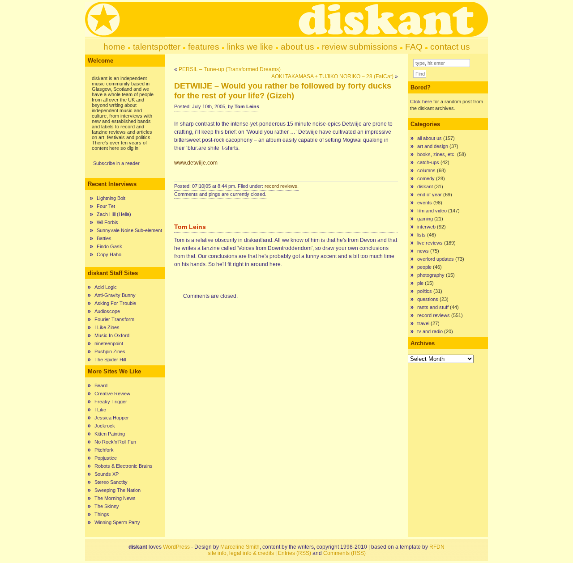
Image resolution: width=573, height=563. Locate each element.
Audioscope (107, 311)
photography (431, 275)
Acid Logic (105, 287)
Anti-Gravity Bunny (115, 295)
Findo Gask (109, 246)
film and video (432, 210)
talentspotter (156, 46)
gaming (425, 218)
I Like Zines (107, 327)
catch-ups (428, 162)
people (424, 267)
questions (427, 299)
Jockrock (104, 425)
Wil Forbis (107, 222)
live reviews (430, 243)
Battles (104, 238)
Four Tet (106, 206)
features (203, 46)
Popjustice (105, 458)
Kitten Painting (109, 433)
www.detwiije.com (196, 163)
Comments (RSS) (344, 553)
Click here (421, 101)
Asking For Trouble (115, 303)
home (114, 46)
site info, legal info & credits (241, 553)
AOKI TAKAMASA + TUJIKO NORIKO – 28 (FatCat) (332, 76)
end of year (429, 194)
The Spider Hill (110, 359)
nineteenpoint (108, 343)
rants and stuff (433, 307)
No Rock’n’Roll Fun (115, 441)
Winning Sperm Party (117, 522)
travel (423, 323)
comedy (426, 178)
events (424, 202)
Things (101, 514)
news (423, 251)
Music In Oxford (111, 335)
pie (420, 283)
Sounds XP (106, 474)
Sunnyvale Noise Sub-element (129, 230)
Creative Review (112, 393)
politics (424, 291)
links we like (250, 46)
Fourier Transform (114, 319)
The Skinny (106, 506)
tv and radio (430, 331)
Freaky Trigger (110, 401)
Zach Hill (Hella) (114, 214)
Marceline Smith (240, 547)
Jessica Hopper (111, 417)
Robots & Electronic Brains (123, 466)
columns (426, 170)
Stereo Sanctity (111, 482)
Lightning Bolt (111, 198)
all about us (429, 138)
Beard (100, 385)
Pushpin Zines (109, 351)
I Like (100, 409)
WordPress (176, 547)
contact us (450, 46)
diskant (425, 186)
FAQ (414, 46)
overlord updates (435, 259)
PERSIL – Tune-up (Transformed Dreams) (230, 69)
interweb (426, 226)
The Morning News (115, 498)
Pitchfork (104, 450)
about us (297, 46)
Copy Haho (109, 254)
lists (421, 234)
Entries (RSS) (294, 553)
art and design (432, 146)
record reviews (281, 186)
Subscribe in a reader (116, 163)
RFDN (437, 547)
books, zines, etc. (436, 154)
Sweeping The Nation (117, 490)
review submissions (360, 46)
